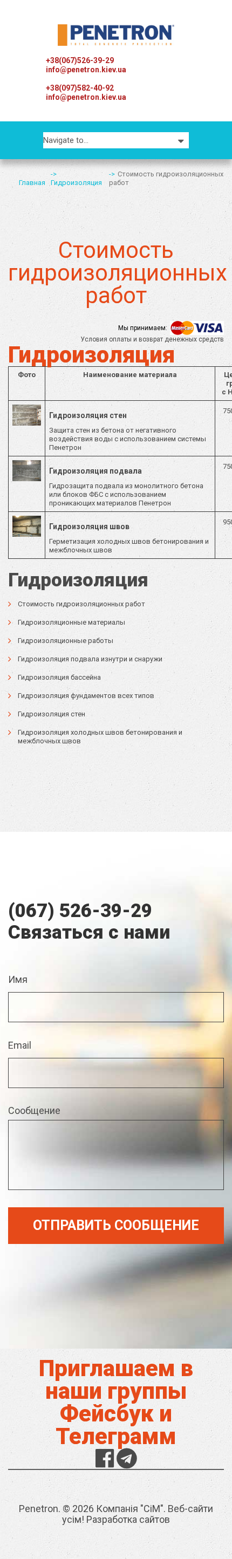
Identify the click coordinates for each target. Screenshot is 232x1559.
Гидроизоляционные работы (65, 641)
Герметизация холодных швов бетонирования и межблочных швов (129, 538)
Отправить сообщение (116, 1225)
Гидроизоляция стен (51, 714)
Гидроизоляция (76, 183)
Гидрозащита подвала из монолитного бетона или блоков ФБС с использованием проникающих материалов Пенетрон (126, 487)
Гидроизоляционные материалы (71, 622)
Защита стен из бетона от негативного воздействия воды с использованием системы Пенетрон (127, 431)
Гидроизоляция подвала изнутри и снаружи (90, 659)
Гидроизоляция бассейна (59, 677)
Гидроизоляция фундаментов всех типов (86, 696)
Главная (32, 183)
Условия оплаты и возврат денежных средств (152, 339)
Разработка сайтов (128, 1519)
